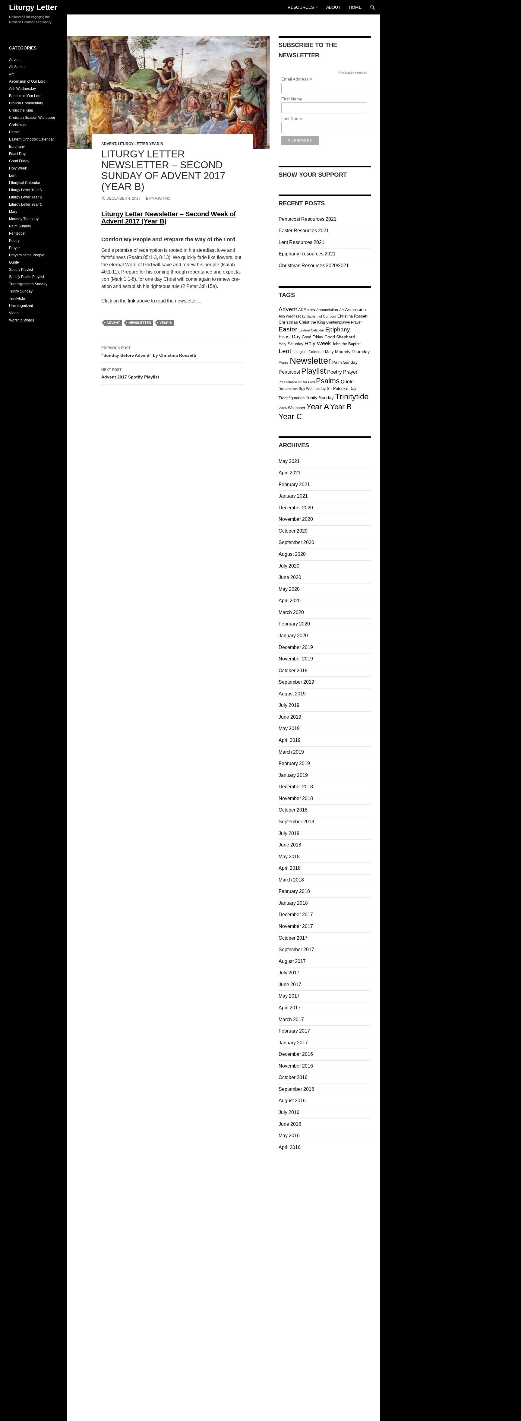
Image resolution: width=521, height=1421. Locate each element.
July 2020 (289, 565)
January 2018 (293, 903)
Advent (108, 144)
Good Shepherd (339, 337)
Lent (285, 350)
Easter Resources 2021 (304, 230)
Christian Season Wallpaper (32, 118)
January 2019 (293, 775)
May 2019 (289, 728)
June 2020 (290, 577)
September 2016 (296, 1089)
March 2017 (291, 1019)
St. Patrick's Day (341, 388)
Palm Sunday (345, 362)
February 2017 (294, 1030)
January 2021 (293, 495)
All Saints (306, 310)
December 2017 (296, 914)
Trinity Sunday (320, 397)
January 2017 (293, 1042)
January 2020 (293, 635)
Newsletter (139, 322)
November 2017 (296, 926)
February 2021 (294, 484)
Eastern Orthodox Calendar (31, 139)
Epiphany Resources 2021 (307, 253)
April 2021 (290, 472)
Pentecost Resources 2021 (307, 219)
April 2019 (290, 740)
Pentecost (289, 372)
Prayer (350, 372)
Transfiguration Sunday (28, 284)
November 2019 (296, 658)
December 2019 (296, 647)
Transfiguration (292, 398)
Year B (165, 322)
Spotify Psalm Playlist (26, 277)
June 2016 (290, 1124)
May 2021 (289, 461)
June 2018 (290, 844)
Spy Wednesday (312, 389)
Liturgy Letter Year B (140, 144)
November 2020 (296, 519)
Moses (284, 362)
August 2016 (292, 1100)
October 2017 (293, 938)
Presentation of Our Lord (297, 382)
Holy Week (318, 343)
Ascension (355, 309)
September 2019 (296, 682)
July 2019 (289, 705)
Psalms (327, 381)
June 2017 (290, 984)
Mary (329, 352)
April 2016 (290, 1147)
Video (283, 408)
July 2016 (289, 1112)
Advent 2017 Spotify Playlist (130, 373)
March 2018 (291, 879)
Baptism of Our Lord (321, 316)
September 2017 (296, 949)
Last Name (291, 118)
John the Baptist (346, 344)
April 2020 (290, 600)
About (333, 7)
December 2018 (296, 786)
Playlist (313, 371)
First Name (291, 99)
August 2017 (292, 961)
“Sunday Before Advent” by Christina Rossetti (148, 352)
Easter (288, 329)
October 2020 (293, 530)
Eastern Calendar (311, 330)
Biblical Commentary (26, 103)
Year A (317, 406)
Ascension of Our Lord (27, 81)
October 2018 (293, 809)
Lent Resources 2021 (301, 242)
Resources (301, 7)
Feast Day (290, 336)
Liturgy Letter (33, 7)
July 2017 (289, 972)
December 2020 (296, 507)
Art (341, 310)
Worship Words (21, 320)
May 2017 (289, 995)
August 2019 (292, 693)
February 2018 (294, 891)
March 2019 (291, 752)
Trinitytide (351, 396)
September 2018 (296, 821)
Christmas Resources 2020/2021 (314, 265)
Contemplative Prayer (344, 322)
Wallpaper (296, 408)
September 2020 (296, 542)
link (131, 300)
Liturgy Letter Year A (25, 190)
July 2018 (289, 833)
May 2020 (289, 589)
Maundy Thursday (352, 352)
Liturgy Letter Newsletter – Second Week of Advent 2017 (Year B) (168, 217)
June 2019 (290, 717)
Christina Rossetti (352, 316)
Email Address (296, 79)
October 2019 (293, 670)
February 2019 (294, 763)
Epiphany (337, 329)
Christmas (288, 322)
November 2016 (296, 1065)
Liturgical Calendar (308, 352)
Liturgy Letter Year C (26, 204)
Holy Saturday (291, 344)
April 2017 (290, 1007)
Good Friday (312, 337)
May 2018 (289, 856)
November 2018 (296, 798)
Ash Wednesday (292, 316)
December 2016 (296, 1054)
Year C (290, 416)
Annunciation (327, 310)
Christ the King (312, 322)
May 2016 (289, 1135)
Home (355, 7)
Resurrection (288, 389)
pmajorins (159, 198)
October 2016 (293, 1077)
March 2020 (291, 612)
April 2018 (290, 868)
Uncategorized (21, 306)
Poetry (334, 372)
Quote (347, 381)
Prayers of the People (26, 255)
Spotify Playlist (21, 269)
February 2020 (294, 623)
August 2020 (292, 554)
